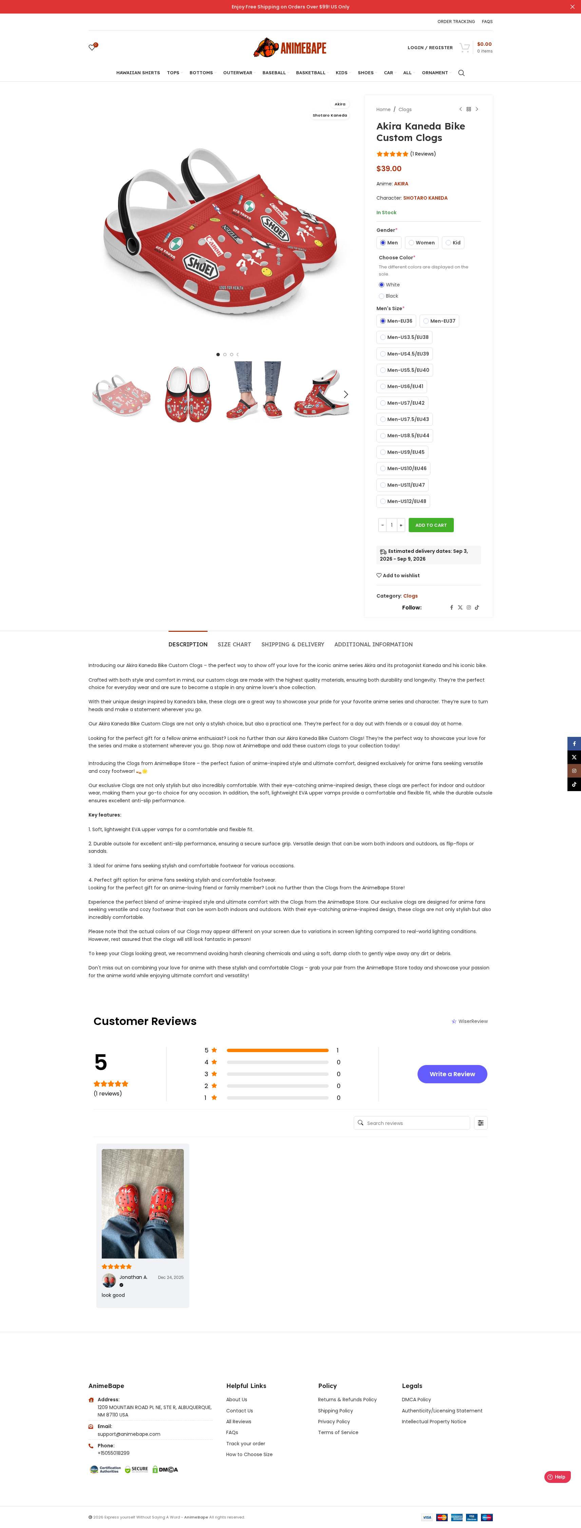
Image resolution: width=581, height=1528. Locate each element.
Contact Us (239, 1410)
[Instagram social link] (469, 607)
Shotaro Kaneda (425, 198)
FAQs (232, 1432)
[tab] (188, 641)
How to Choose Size (249, 1454)
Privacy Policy (334, 1421)
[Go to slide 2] (225, 354)
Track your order (245, 1443)
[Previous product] (461, 109)
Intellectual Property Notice (434, 1421)
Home (383, 109)
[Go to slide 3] (231, 354)
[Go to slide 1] (218, 354)
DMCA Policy (416, 1399)
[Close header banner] (572, 7)
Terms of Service (338, 1432)
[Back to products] (469, 109)
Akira (401, 183)
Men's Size (390, 308)
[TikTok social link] (477, 607)
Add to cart (431, 525)
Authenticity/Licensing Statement (442, 1410)
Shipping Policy (335, 1410)
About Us (236, 1399)
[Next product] (477, 109)
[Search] (461, 73)
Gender (387, 230)
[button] (97, 394)
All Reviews (238, 1421)
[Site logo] (290, 47)
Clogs (405, 109)
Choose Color (397, 257)
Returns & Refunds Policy (348, 1399)
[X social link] (460, 607)
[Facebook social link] (452, 607)
